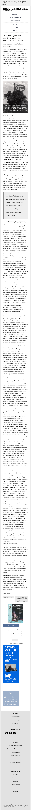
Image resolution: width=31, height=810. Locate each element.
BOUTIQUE (15, 14)
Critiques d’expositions (15, 759)
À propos (15, 774)
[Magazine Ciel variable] (15, 11)
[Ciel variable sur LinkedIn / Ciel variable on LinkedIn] (14, 734)
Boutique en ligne (15, 720)
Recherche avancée (19, 643)
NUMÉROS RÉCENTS (15, 17)
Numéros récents (15, 716)
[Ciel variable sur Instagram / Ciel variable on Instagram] (10, 734)
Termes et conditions (15, 788)
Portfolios (25, 43)
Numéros (8, 1)
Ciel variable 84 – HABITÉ (16, 1)
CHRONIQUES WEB (15, 21)
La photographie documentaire (15, 749)
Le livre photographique (15, 745)
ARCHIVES (15, 24)
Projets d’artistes (15, 752)
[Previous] (9, 97)
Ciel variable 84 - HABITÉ (12, 43)
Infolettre (15, 791)
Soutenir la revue (15, 784)
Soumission (15, 777)
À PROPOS (15, 27)
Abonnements (15, 723)
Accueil (3, 1)
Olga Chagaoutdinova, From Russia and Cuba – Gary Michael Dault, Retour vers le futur (22, 599)
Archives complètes (15, 762)
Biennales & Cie (15, 755)
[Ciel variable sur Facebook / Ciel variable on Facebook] (6, 734)
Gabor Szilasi (20, 44)
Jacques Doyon (10, 44)
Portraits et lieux (8, 597)
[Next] (22, 97)
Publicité (15, 781)
